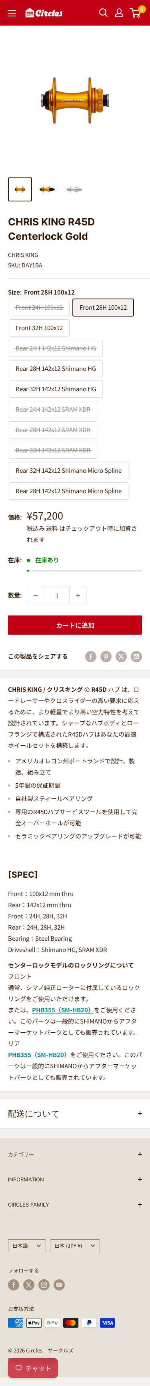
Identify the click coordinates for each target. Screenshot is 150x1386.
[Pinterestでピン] (106, 657)
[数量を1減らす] (35, 595)
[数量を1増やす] (78, 595)
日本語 (20, 1245)
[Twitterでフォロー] (28, 1284)
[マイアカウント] (119, 12)
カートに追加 (75, 625)
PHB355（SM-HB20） (63, 1010)
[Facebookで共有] (90, 657)
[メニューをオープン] (12, 13)
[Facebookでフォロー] (13, 1284)
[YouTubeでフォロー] (59, 1284)
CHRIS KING (23, 255)
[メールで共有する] (136, 657)
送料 (52, 528)
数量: (15, 595)
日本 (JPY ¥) (68, 1245)
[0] (135, 13)
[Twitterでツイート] (121, 657)
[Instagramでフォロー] (44, 1284)
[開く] (103, 12)
